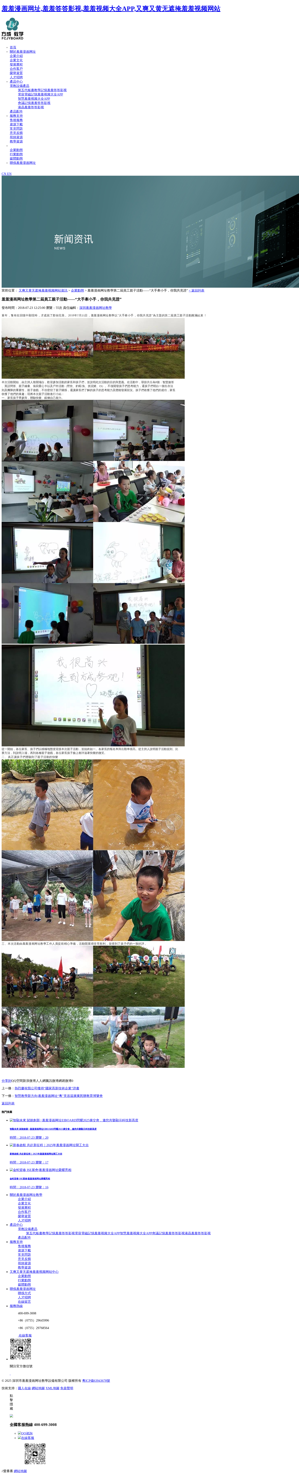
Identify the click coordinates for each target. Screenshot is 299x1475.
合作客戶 (16, 68)
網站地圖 (38, 1388)
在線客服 (27, 1438)
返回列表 (8, 1103)
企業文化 (16, 60)
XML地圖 (52, 1388)
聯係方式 (24, 1293)
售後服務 (16, 120)
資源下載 (16, 124)
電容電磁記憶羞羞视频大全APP (40, 94)
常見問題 (16, 128)
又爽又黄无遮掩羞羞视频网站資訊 (34, 145)
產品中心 (16, 81)
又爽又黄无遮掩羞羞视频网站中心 (34, 1271)
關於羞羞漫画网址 (23, 51)
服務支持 (16, 115)
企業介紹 (16, 56)
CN (4, 173)
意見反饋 (16, 133)
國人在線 (24, 1388)
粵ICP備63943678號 (96, 1380)
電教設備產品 (19, 86)
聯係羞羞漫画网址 (23, 162)
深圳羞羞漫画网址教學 (95, 307)
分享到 (6, 1080)
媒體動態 (16, 158)
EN (9, 173)
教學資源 (16, 141)
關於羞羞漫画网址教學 (26, 1194)
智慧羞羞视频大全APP (34, 98)
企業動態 (16, 150)
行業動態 (16, 154)
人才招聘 (16, 77)
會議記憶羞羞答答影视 (34, 103)
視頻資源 (16, 137)
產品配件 (16, 111)
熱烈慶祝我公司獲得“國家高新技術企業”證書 (47, 1088)
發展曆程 (16, 64)
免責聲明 (66, 1388)
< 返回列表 (196, 290)
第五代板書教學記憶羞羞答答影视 (42, 90)
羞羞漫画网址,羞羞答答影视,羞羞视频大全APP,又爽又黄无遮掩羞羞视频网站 (111, 8)
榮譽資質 (16, 73)
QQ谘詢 (27, 1433)
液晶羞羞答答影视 (31, 107)
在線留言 (24, 1301)
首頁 (13, 47)
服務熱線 (16, 1306)
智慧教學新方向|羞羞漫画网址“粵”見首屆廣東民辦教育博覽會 (59, 1096)
